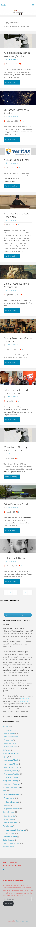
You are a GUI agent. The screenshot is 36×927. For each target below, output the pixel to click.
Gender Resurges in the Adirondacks (16, 285)
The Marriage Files (10, 730)
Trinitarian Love (8, 826)
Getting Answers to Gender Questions (18, 340)
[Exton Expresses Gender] (18, 492)
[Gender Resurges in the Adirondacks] (18, 272)
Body (4, 791)
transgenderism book (10, 701)
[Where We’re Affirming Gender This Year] (18, 435)
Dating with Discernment (11, 809)
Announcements (8, 847)
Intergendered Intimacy (10, 781)
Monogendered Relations (11, 787)
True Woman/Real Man (11, 774)
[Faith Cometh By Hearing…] (18, 546)
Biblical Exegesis (8, 840)
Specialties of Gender (11, 777)
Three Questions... (26, 683)
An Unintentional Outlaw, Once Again (17, 215)
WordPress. (24, 921)
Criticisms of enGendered (11, 843)
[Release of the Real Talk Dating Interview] (18, 378)
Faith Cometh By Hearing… (18, 558)
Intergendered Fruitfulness (11, 784)
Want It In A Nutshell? (13, 685)
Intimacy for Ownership (11, 737)
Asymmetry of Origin (11, 764)
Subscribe (8, 903)
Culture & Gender (8, 812)
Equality (5, 757)
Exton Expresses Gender (17, 504)
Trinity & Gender (9, 833)
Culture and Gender (10, 747)
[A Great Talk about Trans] (18, 151)
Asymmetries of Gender (11, 760)
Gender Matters (9, 733)
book (27, 699)
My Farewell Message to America (16, 111)
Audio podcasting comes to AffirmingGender (17, 54)
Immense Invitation (10, 837)
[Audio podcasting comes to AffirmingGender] (18, 41)
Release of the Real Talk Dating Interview (16, 391)
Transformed (8, 740)
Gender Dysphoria (12, 802)
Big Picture (6, 750)
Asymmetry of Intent (11, 771)
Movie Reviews (9, 819)
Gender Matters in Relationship (14, 830)
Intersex (7, 805)
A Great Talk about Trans (17, 159)
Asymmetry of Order (11, 767)
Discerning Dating (10, 743)
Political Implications (11, 823)
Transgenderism (9, 798)
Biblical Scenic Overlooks (11, 753)
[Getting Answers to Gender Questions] (18, 326)
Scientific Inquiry (9, 816)
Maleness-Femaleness (12, 795)
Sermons (6, 726)
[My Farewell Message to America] (18, 98)
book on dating (25, 701)
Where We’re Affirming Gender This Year (15, 449)
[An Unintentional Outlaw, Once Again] (18, 202)
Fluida (17, 921)
